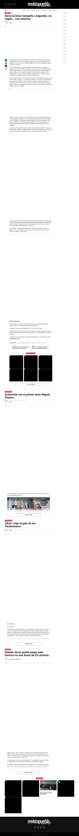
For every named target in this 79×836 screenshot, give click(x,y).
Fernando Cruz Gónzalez (14, 659)
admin (10, 401)
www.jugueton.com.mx (14, 338)
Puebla (28, 10)
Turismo (38, 10)
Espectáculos (43, 10)
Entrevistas (33, 10)
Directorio (55, 10)
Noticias (23, 10)
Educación (50, 10)
